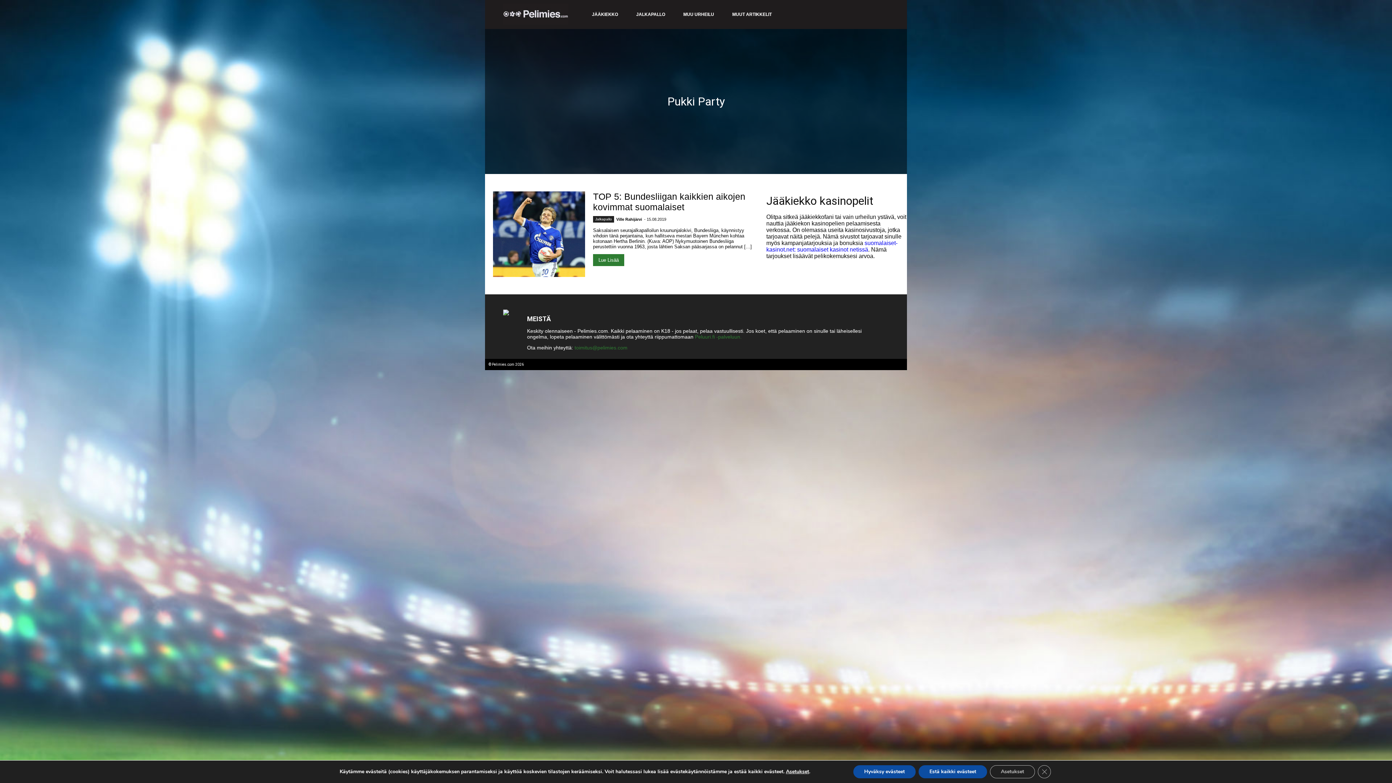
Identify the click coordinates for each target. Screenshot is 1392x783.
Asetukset (797, 771)
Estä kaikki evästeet (952, 771)
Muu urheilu (698, 14)
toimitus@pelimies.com (601, 348)
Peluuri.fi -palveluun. (718, 337)
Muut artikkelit (752, 14)
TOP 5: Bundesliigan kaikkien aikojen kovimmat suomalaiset (669, 201)
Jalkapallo (650, 14)
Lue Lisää (608, 260)
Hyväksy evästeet (884, 771)
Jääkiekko (605, 14)
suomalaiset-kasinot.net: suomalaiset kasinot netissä (832, 246)
